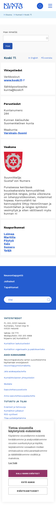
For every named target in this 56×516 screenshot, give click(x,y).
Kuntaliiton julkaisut (14, 411)
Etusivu (9, 15)
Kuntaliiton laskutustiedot (17, 343)
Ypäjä (7, 250)
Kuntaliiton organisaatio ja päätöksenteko (24, 349)
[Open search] (40, 6)
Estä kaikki (28, 482)
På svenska (46, 58)
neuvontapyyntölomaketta (17, 365)
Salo (7, 243)
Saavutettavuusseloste (15, 389)
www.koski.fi (14, 80)
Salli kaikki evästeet (28, 473)
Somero (9, 247)
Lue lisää (12, 463)
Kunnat (19, 15)
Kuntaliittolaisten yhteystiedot (19, 378)
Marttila (9, 237)
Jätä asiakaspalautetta (15, 371)
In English (33, 58)
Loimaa (9, 234)
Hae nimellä (10, 32)
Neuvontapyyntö (13, 275)
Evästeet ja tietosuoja (15, 407)
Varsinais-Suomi (15, 133)
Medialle (8, 384)
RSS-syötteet (11, 414)
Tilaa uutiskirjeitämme (15, 418)
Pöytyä (9, 240)
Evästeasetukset (28, 491)
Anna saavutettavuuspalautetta (19, 396)
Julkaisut (9, 281)
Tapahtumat (11, 287)
